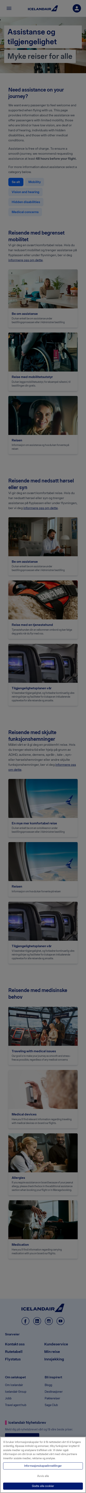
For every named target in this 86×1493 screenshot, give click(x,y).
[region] (43, 1465)
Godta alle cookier (43, 1486)
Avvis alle (43, 1476)
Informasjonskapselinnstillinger (43, 1465)
